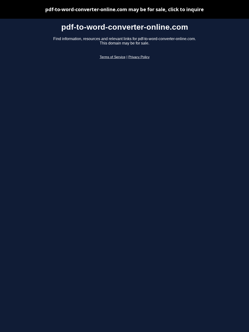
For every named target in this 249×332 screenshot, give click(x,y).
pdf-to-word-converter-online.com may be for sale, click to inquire (124, 9)
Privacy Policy (139, 57)
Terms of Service (112, 57)
